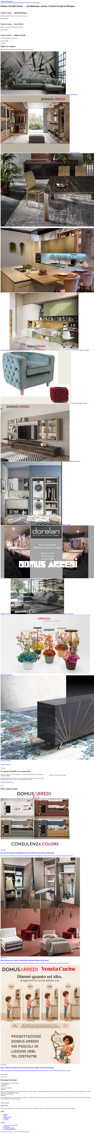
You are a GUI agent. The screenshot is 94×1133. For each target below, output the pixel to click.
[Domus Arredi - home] (7, 1)
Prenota (38, 2)
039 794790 (6, 1126)
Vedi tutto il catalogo (5, 764)
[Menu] (13, 1)
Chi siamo (27, 2)
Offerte (10, 2)
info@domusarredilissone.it (10, 1129)
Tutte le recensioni (5, 1102)
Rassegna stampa (16, 2)
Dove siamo (33, 2)
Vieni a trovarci (10, 782)
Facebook (27, 1131)
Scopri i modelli (4, 18)
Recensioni (22, 2)
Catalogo (6, 2)
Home (2, 2)
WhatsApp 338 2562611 (9, 1128)
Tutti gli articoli (4, 1074)
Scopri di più (4, 782)
